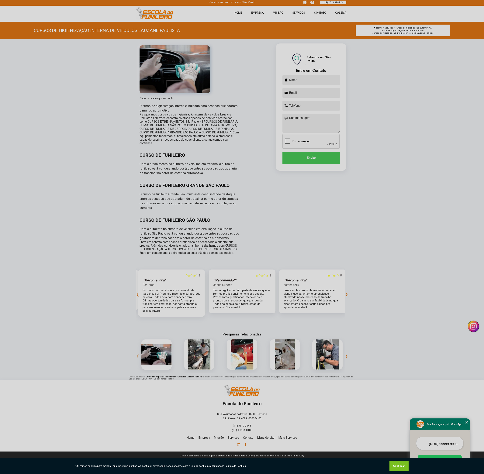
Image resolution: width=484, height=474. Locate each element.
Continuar (399, 466)
